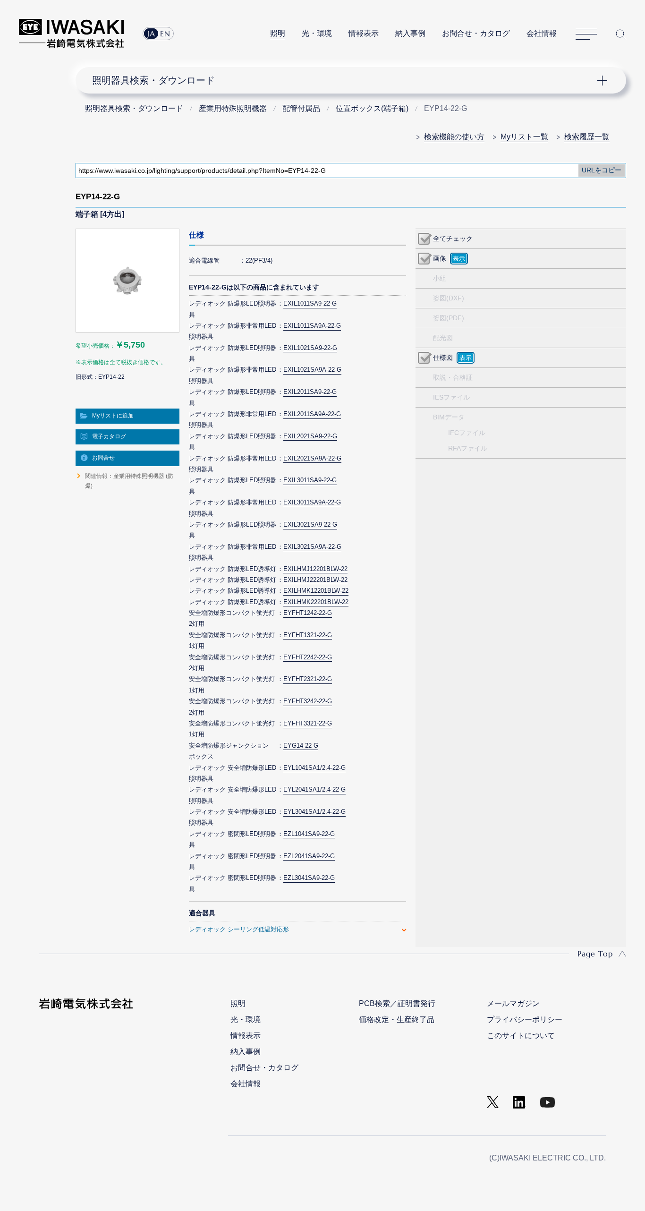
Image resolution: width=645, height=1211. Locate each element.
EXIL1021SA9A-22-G (312, 369)
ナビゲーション (345, 80)
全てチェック (453, 238)
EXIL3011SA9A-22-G (312, 502)
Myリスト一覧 (524, 137)
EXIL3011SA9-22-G (310, 480)
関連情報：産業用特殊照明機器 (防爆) (129, 481)
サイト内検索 (621, 34)
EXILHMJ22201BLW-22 (315, 579)
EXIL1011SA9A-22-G (312, 325)
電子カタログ (109, 436)
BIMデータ (449, 417)
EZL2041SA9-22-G (309, 856)
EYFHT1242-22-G (307, 612)
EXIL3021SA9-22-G (310, 524)
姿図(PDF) (448, 318)
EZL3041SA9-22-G (309, 877)
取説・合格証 (453, 377)
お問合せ (103, 457)
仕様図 (443, 357)
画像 (439, 258)
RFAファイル (467, 448)
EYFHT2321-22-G (307, 678)
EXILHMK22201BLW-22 (315, 602)
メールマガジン (513, 1003)
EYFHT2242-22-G (307, 657)
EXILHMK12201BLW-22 (315, 590)
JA (151, 33)
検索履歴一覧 (587, 137)
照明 (277, 33)
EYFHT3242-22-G (307, 701)
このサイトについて (521, 1036)
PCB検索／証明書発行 (397, 1003)
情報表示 (363, 33)
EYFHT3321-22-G (307, 723)
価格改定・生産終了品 (396, 1019)
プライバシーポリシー (524, 1019)
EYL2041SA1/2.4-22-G (314, 789)
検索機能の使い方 (454, 137)
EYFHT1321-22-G (307, 635)
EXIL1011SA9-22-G (310, 303)
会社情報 (541, 33)
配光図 (443, 337)
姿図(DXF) (448, 298)
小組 (439, 278)
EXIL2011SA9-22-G (310, 391)
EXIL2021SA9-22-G (310, 436)
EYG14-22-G (300, 745)
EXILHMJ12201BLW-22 (315, 568)
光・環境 (317, 33)
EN (165, 33)
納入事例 (410, 33)
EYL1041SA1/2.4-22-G (314, 767)
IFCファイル (466, 432)
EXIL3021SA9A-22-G (312, 546)
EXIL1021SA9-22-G (310, 347)
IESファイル (451, 397)
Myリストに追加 (113, 415)
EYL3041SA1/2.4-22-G (314, 811)
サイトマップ (586, 34)
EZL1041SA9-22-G (309, 833)
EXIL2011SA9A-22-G (312, 414)
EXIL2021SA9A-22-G (312, 458)
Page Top (595, 953)
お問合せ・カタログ (476, 33)
